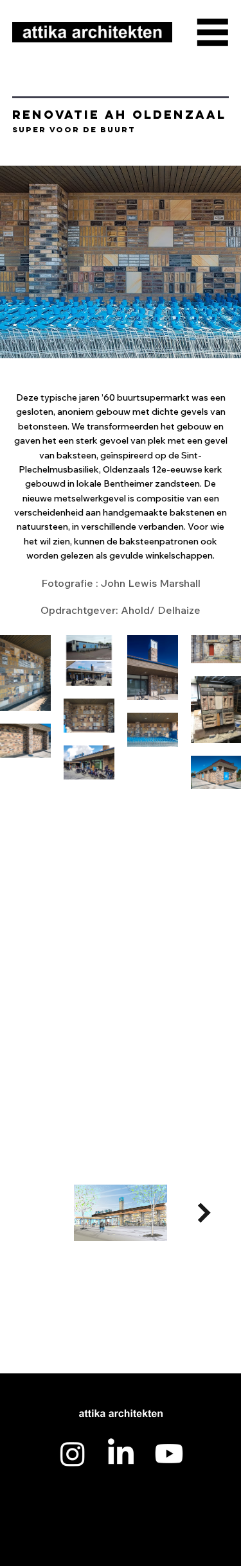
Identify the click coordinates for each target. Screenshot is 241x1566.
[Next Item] (204, 1213)
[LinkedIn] (121, 1454)
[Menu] (213, 32)
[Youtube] (169, 1454)
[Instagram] (73, 1454)
